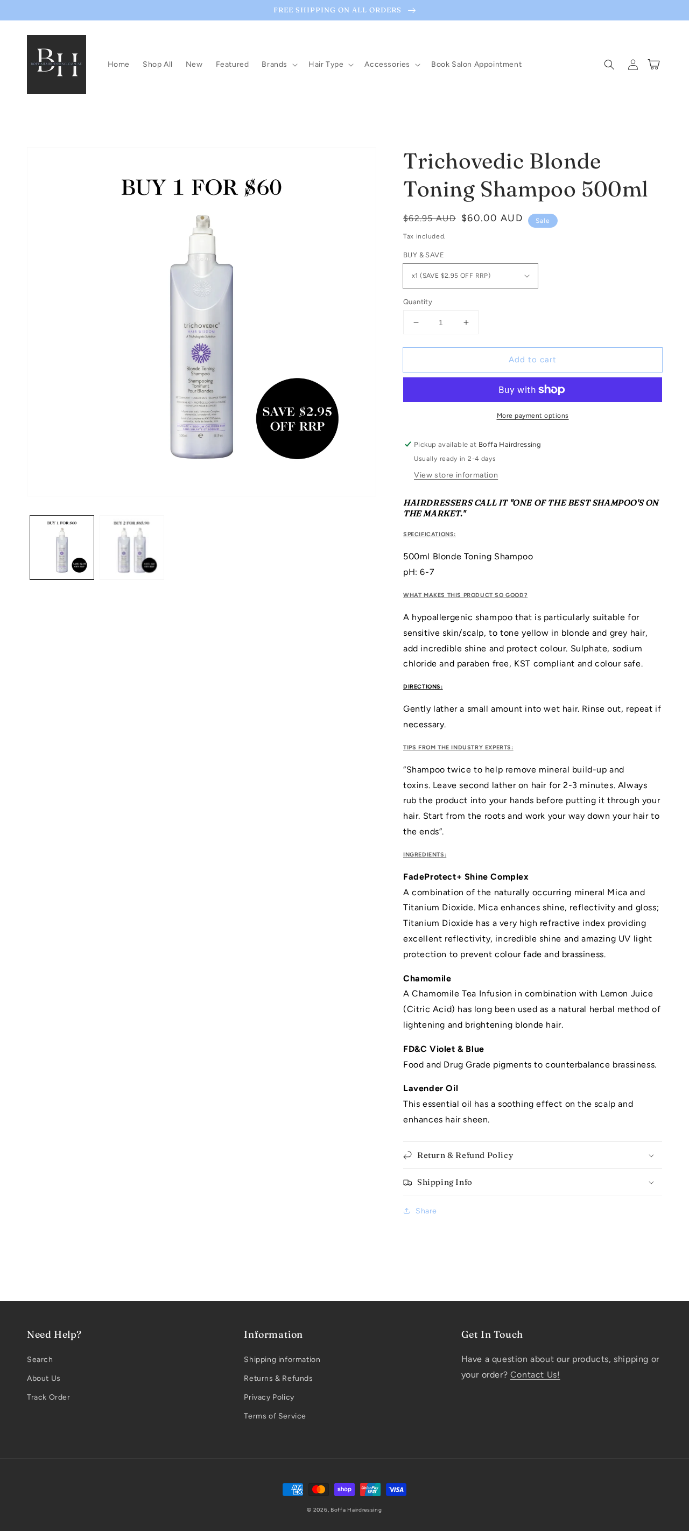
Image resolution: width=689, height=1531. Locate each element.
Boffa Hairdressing (356, 1509)
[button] (278, 64)
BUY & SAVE (423, 255)
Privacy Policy (269, 1397)
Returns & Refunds (278, 1378)
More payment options (533, 415)
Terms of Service (275, 1416)
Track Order (49, 1397)
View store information (456, 475)
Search (40, 1359)
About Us (44, 1378)
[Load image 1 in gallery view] (62, 547)
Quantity (417, 302)
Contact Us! (535, 1375)
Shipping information (282, 1359)
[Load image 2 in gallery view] (132, 547)
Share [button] (426, 1211)
